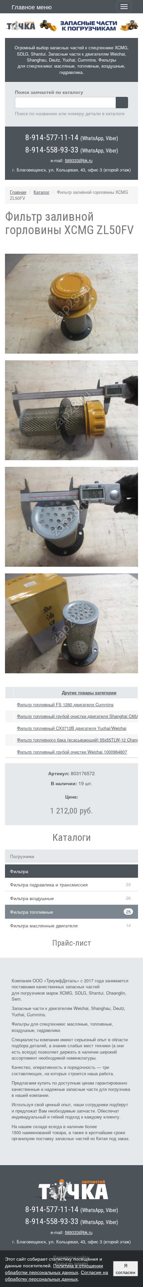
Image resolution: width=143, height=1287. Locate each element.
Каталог (42, 192)
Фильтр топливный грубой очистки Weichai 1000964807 (72, 752)
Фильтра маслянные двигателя (44, 925)
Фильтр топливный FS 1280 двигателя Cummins (65, 704)
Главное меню (32, 6)
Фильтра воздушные (32, 898)
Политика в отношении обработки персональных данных (54, 1268)
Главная (18, 192)
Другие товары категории (89, 693)
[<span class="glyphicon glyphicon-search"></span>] (122, 102)
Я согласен (125, 1268)
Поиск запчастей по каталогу (49, 92)
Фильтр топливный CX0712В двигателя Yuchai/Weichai (71, 728)
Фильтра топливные (31, 911)
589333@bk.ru (78, 160)
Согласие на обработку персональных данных (56, 1275)
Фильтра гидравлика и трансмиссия (49, 884)
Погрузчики (22, 856)
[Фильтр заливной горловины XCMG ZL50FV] (71, 302)
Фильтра (19, 871)
